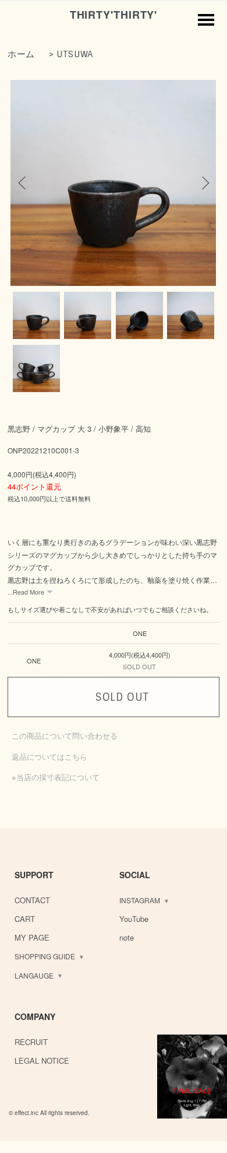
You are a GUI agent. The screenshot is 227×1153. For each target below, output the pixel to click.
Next (203, 183)
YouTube (133, 918)
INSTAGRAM (139, 900)
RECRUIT (31, 1041)
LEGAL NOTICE (42, 1060)
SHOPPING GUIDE (45, 956)
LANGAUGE (34, 975)
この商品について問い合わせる (65, 735)
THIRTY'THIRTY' (114, 14)
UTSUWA (74, 54)
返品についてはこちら (49, 756)
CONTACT (32, 900)
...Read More (26, 592)
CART (25, 918)
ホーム (21, 54)
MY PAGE (32, 937)
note (126, 937)
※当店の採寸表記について (56, 776)
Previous (23, 183)
